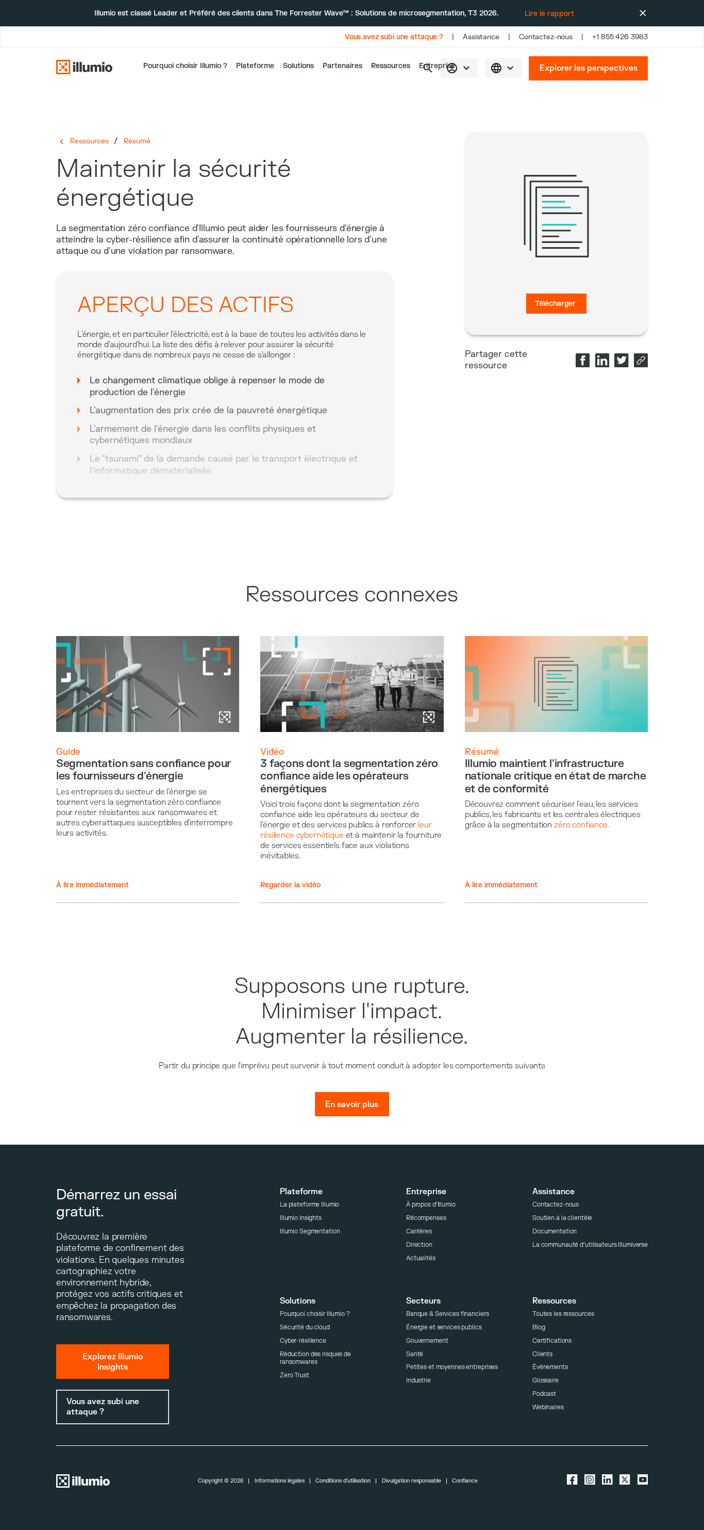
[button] (503, 68)
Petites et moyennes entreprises (452, 1367)
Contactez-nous (546, 36)
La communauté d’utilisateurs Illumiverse (590, 1245)
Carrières (419, 1231)
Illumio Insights (301, 1218)
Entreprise (437, 65)
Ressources (390, 65)
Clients (542, 1354)
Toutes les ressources (563, 1314)
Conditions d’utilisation (343, 1481)
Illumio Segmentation (310, 1231)
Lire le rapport (549, 13)
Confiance (465, 1481)
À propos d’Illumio (431, 1205)
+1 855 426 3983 (620, 36)
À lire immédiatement (92, 885)
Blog (538, 1327)
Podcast (544, 1394)
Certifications (552, 1341)
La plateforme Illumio (310, 1205)
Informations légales (280, 1481)
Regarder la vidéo (290, 885)
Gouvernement (427, 1341)
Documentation (554, 1231)
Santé (414, 1354)
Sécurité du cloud (305, 1327)
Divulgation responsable (411, 1481)
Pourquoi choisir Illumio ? (315, 1314)
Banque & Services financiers (447, 1314)
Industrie (418, 1381)
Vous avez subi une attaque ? (394, 36)
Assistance (481, 36)
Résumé (137, 141)
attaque (72, 251)
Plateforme (255, 65)
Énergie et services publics (444, 1327)
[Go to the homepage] (84, 68)
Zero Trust (294, 1375)
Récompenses (426, 1218)
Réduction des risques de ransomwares (315, 1358)
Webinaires (548, 1407)
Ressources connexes (351, 594)
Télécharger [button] (555, 303)
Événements (550, 1367)
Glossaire (545, 1381)
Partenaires (342, 65)
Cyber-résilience (303, 1341)
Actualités (420, 1258)
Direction (419, 1245)
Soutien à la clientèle (562, 1218)
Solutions (298, 65)
